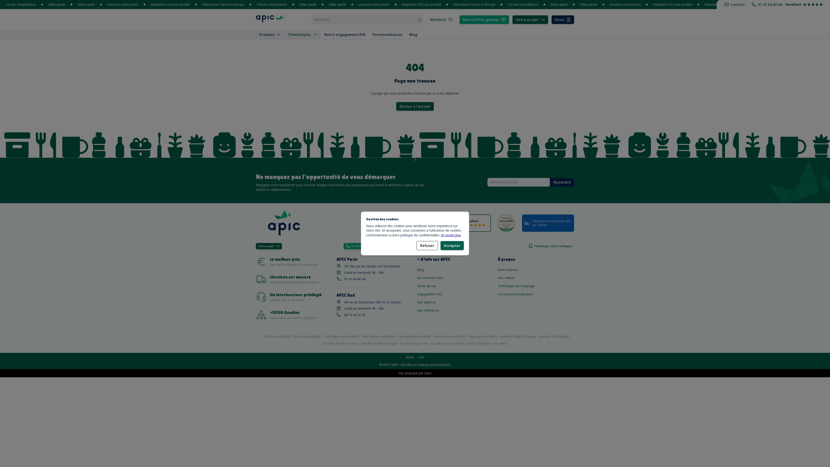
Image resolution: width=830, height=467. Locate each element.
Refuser (427, 245)
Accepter (452, 245)
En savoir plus (451, 235)
